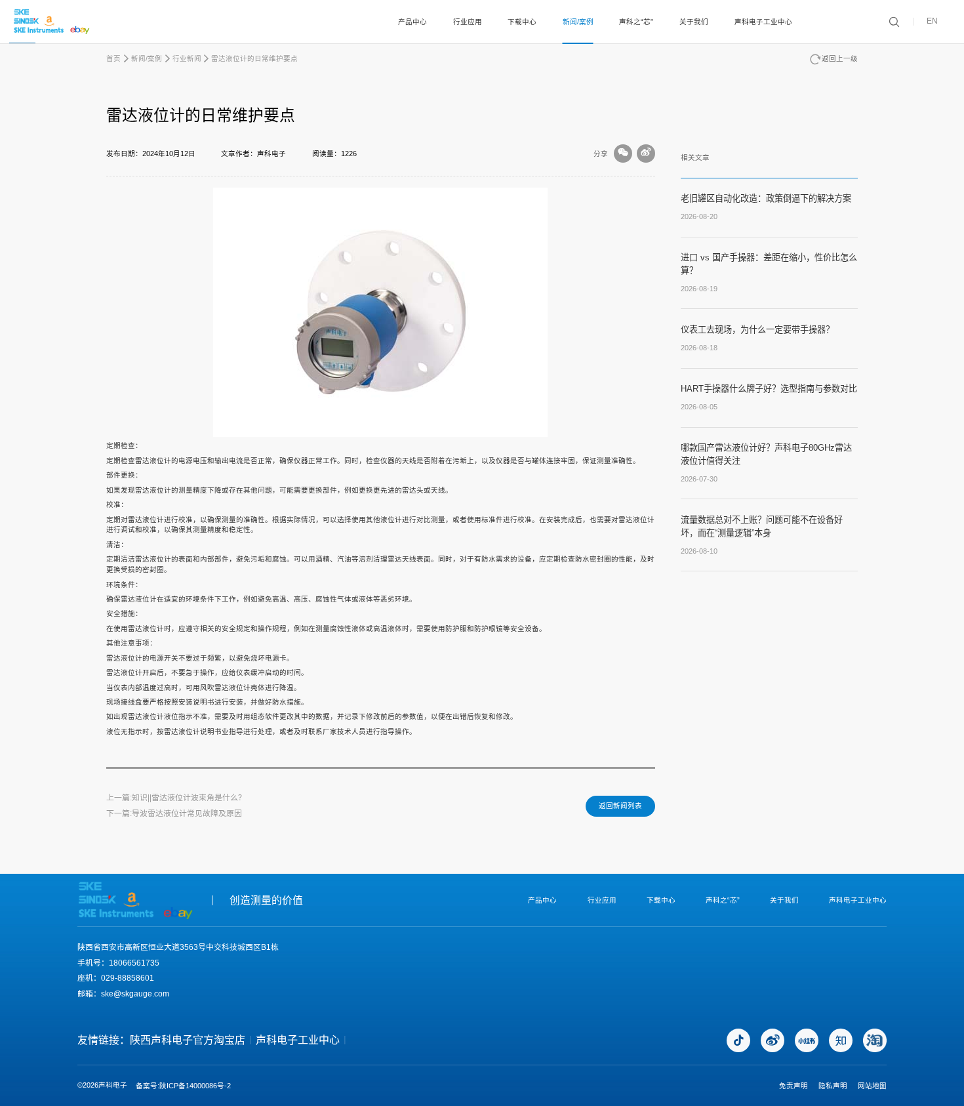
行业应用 (467, 22)
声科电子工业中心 (763, 22)
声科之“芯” (636, 22)
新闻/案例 (578, 22)
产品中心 (412, 22)
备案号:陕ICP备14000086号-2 (183, 1086)
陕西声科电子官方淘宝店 (187, 1040)
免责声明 (793, 1086)
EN (932, 22)
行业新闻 (186, 58)
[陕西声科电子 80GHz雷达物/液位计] (51, 22)
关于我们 (693, 22)
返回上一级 (840, 58)
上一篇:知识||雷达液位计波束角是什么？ (176, 797)
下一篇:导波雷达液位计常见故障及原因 (174, 813)
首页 (113, 58)
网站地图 (872, 1086)
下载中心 (522, 22)
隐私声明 (832, 1086)
